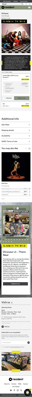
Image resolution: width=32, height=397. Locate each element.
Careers (25, 384)
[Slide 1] (3, 239)
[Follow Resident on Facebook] (14, 390)
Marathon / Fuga (5, 18)
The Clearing (5, 186)
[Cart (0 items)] (30, 4)
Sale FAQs (5, 125)
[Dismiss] (30, 390)
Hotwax (4, 13)
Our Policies (16, 386)
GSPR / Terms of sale (9, 141)
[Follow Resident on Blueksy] (11, 390)
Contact (13, 384)
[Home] (7, 7)
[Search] (21, 4)
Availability (5, 136)
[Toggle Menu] (29, 7)
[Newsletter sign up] (27, 392)
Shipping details (7, 130)
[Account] (26, 4)
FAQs (19, 384)
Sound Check (23, 1)
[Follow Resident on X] (21, 390)
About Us (7, 384)
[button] (16, 191)
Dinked (15, 1)
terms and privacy (15, 347)
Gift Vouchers (7, 1)
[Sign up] (29, 342)
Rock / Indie (9, 72)
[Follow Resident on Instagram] (18, 390)
